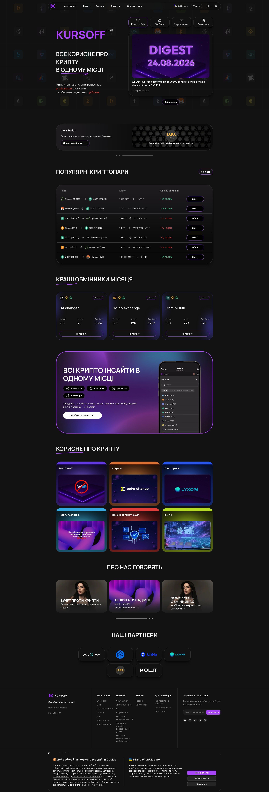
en (54, 713)
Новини (139, 700)
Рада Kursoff (122, 712)
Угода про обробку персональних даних (123, 727)
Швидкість (76, 388)
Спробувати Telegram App (82, 415)
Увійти (196, 6)
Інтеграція (76, 395)
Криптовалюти (104, 724)
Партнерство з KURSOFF (162, 702)
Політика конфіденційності (124, 718)
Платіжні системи (105, 708)
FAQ (118, 708)
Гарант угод (160, 711)
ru (59, 713)
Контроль (99, 388)
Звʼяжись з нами (124, 704)
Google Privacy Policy (93, 784)
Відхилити (201, 784)
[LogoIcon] (53, 6)
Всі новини (170, 102)
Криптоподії (141, 704)
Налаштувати (202, 778)
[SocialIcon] (185, 720)
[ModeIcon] (216, 6)
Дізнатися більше (73, 143)
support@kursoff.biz (57, 707)
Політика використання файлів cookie (123, 738)
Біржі (99, 704)
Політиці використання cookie (86, 776)
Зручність (121, 388)
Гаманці (100, 712)
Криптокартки (103, 720)
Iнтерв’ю (81, 333)
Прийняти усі (202, 772)
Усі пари (206, 171)
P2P (98, 716)
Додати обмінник (163, 707)
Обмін (195, 199)
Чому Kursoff (122, 700)
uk (49, 713)
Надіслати (213, 712)
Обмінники (102, 700)
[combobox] (209, 6)
